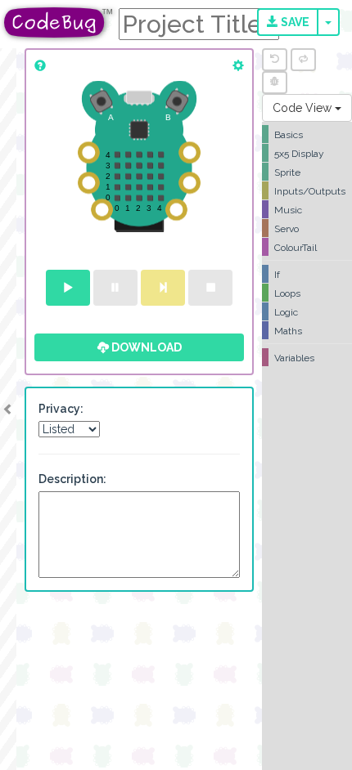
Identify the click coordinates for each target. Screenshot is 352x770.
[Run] (68, 288)
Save (293, 22)
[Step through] (163, 288)
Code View (304, 107)
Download (145, 347)
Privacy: (60, 408)
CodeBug (59, 22)
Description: (72, 479)
